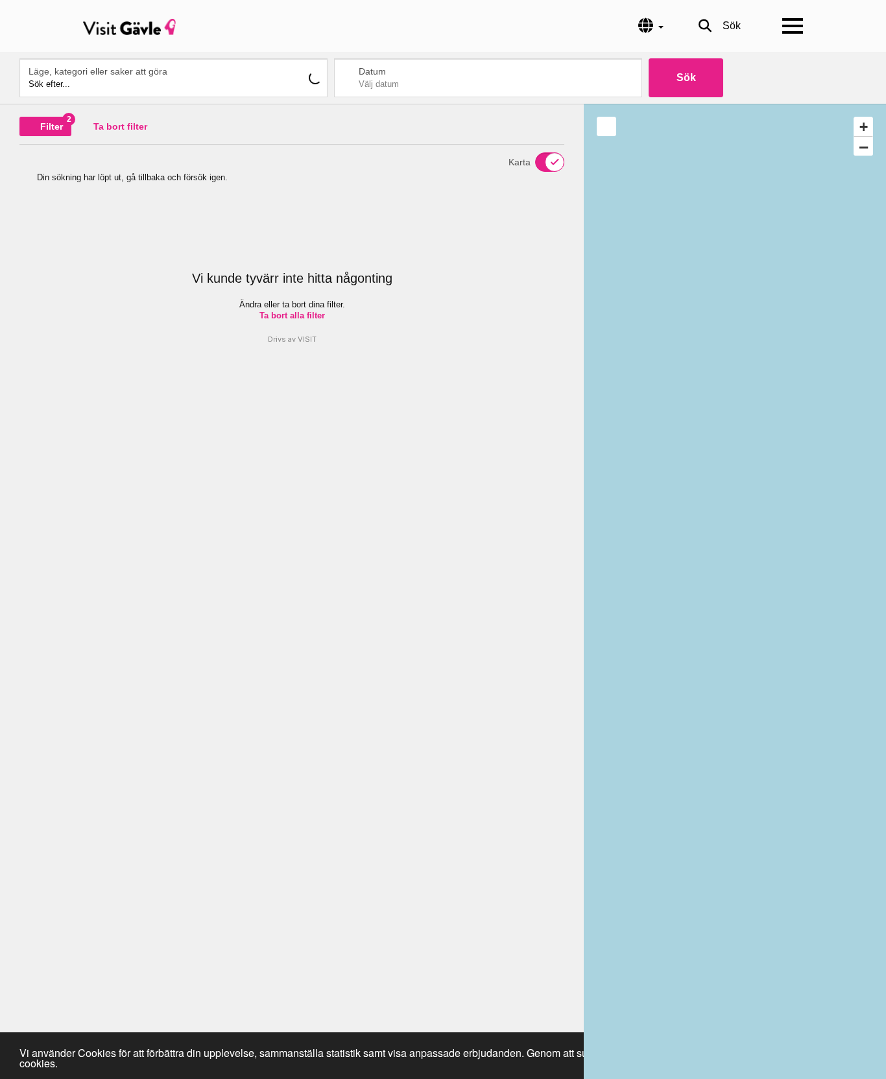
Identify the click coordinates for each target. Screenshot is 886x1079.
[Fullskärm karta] (606, 126)
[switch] (541, 162)
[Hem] (129, 26)
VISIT (307, 339)
